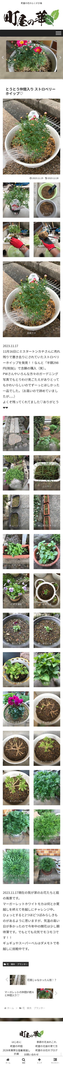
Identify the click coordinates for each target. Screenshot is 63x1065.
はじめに (16, 1042)
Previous (2, 57)
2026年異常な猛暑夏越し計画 (16, 1050)
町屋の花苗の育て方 (47, 1046)
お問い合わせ (31, 1054)
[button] (56, 699)
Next (60, 57)
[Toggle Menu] (58, 33)
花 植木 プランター (17, 964)
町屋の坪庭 (16, 1046)
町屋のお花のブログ (47, 1050)
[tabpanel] (31, 56)
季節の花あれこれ (46, 1042)
